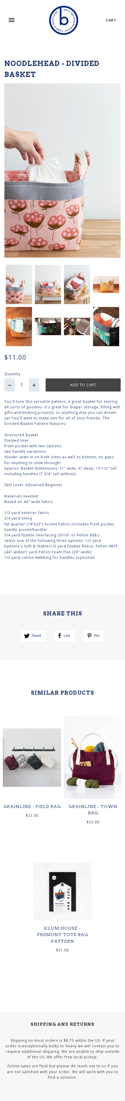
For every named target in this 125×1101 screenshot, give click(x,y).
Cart (111, 20)
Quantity (12, 373)
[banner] (63, 20)
